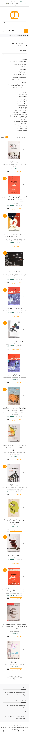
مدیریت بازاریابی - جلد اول (14, 308)
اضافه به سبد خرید (15, 171)
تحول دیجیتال (14, 662)
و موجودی (3, 137)
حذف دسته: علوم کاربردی (21, 45)
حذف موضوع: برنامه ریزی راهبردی (19, 43)
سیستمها (23, 69)
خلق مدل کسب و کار (14, 271)
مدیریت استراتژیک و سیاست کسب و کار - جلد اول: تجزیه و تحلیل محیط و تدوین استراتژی (14, 447)
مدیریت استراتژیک (14, 162)
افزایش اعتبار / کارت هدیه (8, 3)
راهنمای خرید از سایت (20, 718)
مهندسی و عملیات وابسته (19, 88)
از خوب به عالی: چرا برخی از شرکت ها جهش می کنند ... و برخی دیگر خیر (14, 198)
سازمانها (23, 67)
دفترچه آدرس (22, 707)
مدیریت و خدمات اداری (19, 80)
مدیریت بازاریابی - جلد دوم (14, 375)
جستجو (24, 35)
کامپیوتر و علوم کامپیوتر (20, 74)
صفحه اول (21, 726)
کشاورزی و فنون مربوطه (19, 77)
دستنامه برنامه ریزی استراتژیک (14, 341)
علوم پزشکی (22, 72)
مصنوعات (23, 82)
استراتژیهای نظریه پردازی (14, 555)
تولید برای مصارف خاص (20, 64)
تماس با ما (14, 5)
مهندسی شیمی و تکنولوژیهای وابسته (17, 85)
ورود (3, 31)
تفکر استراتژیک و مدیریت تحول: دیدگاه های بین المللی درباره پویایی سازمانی (14, 409)
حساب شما (25, 3)
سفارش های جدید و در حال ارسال (11, 692)
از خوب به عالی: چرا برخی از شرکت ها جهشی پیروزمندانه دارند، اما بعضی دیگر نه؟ (14, 590)
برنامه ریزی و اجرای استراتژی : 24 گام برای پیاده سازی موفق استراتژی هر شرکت (14, 235)
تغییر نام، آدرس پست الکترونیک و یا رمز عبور (15, 705)
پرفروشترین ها (9, 726)
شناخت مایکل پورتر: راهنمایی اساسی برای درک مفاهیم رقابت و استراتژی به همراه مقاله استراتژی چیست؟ (14, 626)
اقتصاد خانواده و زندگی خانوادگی (18, 61)
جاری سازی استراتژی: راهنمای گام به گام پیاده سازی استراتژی (14, 521)
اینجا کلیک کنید (8, 716)
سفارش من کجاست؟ (18, 3)
